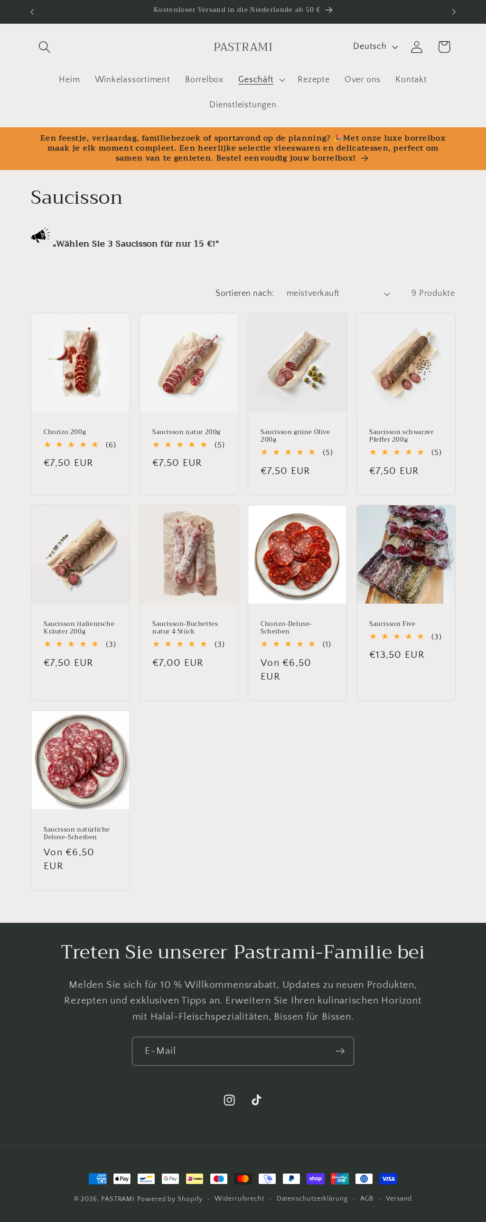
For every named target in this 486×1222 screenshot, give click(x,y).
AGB (367, 1199)
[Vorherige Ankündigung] (32, 11)
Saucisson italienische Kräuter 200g (79, 628)
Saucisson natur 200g (186, 432)
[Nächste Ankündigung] (454, 11)
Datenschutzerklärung (312, 1199)
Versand (399, 1199)
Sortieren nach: (244, 293)
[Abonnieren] (340, 1051)
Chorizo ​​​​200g (65, 432)
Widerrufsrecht (239, 1199)
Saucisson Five (392, 624)
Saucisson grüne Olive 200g (295, 436)
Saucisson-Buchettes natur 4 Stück (185, 628)
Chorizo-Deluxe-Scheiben (286, 628)
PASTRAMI (118, 1199)
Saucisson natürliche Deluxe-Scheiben (77, 833)
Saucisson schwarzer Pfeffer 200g (401, 436)
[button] (44, 46)
